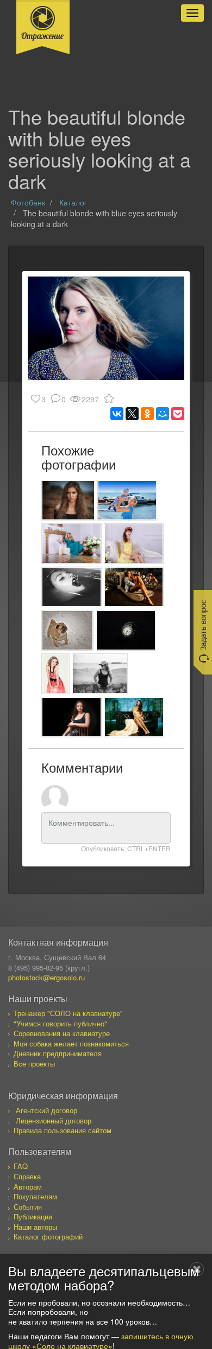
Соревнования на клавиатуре (62, 1033)
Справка (27, 1176)
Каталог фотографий (48, 1236)
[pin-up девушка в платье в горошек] (55, 673)
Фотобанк (28, 202)
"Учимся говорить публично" (60, 1023)
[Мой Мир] (162, 413)
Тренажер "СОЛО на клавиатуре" (68, 1013)
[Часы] (126, 630)
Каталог (73, 202)
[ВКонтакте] (116, 413)
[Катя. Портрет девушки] (68, 500)
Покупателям (35, 1196)
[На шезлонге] (134, 587)
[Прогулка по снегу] (67, 630)
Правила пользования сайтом (62, 1130)
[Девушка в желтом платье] (134, 543)
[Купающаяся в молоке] (71, 587)
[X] (132, 413)
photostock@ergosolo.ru (46, 977)
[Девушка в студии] (71, 543)
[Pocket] (177, 413)
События (28, 1207)
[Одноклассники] (147, 413)
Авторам (28, 1186)
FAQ (21, 1166)
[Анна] (134, 717)
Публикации (33, 1216)
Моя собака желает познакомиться (71, 1043)
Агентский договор (46, 1110)
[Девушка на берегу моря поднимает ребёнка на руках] (127, 500)
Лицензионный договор (53, 1120)
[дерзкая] (100, 673)
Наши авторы (35, 1227)
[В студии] (71, 717)
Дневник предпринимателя (58, 1053)
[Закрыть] (197, 1269)
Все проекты (34, 1063)
